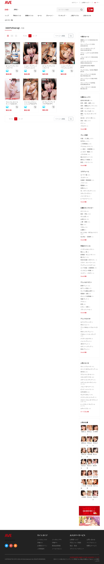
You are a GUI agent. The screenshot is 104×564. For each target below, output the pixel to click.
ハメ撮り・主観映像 (88, 149)
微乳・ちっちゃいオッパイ (88, 114)
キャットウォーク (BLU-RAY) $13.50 (89, 79)
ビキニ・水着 (85, 307)
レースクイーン (86, 199)
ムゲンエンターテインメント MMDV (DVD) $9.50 (89, 62)
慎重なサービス (92, 546)
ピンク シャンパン (87, 389)
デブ (83, 123)
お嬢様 (83, 230)
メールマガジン (57, 549)
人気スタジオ (87, 15)
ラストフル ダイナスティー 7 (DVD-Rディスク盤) (12, 103)
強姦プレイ (85, 299)
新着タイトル (29, 15)
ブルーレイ (49, 15)
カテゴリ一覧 (9, 20)
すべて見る (84, 412)
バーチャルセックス (87, 249)
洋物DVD (40, 543)
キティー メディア (87, 346)
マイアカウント (92, 543)
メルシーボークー (87, 387)
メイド (84, 183)
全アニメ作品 (86, 288)
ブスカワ (84, 126)
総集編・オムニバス (88, 254)
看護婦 (84, 185)
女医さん (84, 188)
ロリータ (85, 211)
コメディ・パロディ (87, 273)
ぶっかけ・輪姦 (87, 152)
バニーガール (85, 196)
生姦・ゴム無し (87, 138)
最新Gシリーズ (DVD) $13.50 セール (89, 41)
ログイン (74, 2)
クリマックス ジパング (88, 397)
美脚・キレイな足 (87, 111)
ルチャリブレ (86, 408)
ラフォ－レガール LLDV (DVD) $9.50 (89, 53)
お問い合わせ (91, 539)
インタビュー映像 (87, 270)
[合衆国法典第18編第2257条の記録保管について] (84, 557)
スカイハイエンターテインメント (89, 400)
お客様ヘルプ (85, 2)
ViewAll (83, 129)
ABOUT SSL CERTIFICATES (10, 540)
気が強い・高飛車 (87, 237)
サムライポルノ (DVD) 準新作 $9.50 (89, 70)
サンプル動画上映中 (88, 291)
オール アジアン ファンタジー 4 (12, 67)
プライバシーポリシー (77, 549)
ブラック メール (86, 309)
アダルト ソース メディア (88, 335)
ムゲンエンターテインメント (88, 383)
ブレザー (84, 177)
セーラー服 (85, 175)
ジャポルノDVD (42, 539)
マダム (84, 227)
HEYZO (84, 372)
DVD (6, 9)
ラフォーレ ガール (87, 374)
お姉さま (85, 219)
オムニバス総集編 (87, 296)
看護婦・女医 (86, 293)
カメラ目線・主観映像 (89, 268)
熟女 (83, 224)
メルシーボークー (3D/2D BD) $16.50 (88, 88)
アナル (83, 301)
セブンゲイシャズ (87, 322)
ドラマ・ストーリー (88, 262)
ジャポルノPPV (57, 539)
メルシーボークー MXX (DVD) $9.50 (89, 58)
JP (97, 2)
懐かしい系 (85, 252)
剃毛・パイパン (87, 162)
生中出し (85, 141)
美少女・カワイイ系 (88, 118)
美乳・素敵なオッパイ (89, 106)
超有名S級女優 (86, 100)
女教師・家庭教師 (87, 180)
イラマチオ (85, 154)
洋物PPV (54, 543)
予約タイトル (17, 15)
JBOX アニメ (85, 344)
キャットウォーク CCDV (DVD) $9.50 (88, 45)
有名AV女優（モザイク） (89, 260)
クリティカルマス (87, 338)
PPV (15, 9)
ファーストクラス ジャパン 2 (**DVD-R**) (30, 103)
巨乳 (83, 304)
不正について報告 (75, 543)
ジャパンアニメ (86, 341)
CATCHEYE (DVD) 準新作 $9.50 (88, 66)
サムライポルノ (87, 395)
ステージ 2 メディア (88, 380)
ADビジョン (85, 325)
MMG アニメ (85, 349)
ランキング (61, 15)
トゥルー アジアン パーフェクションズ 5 (67, 67)
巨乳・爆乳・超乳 (88, 103)
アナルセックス (87, 146)
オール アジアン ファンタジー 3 (48, 67)
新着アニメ (85, 286)
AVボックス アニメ (87, 332)
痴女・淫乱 (86, 214)
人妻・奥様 (85, 222)
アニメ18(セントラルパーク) (89, 328)
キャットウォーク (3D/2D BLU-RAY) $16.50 (88, 75)
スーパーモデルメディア (89, 369)
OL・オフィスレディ (88, 191)
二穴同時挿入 (86, 144)
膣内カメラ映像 (86, 160)
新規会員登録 (56, 546)
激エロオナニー (87, 157)
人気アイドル (75, 15)
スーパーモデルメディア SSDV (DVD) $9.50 (88, 49)
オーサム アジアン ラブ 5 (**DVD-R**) (48, 103)
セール (40, 15)
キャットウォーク (87, 366)
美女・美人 (86, 121)
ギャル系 (85, 216)
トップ (7, 15)
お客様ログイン (42, 546)
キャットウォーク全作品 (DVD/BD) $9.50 (88, 83)
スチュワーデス (86, 193)
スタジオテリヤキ (87, 377)
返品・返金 (73, 546)
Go (71, 36)
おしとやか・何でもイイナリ (89, 233)
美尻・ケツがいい (88, 108)
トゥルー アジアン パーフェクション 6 (30, 67)
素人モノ (85, 257)
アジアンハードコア (88, 265)
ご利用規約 (40, 549)
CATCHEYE (85, 392)
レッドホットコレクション (88, 405)
